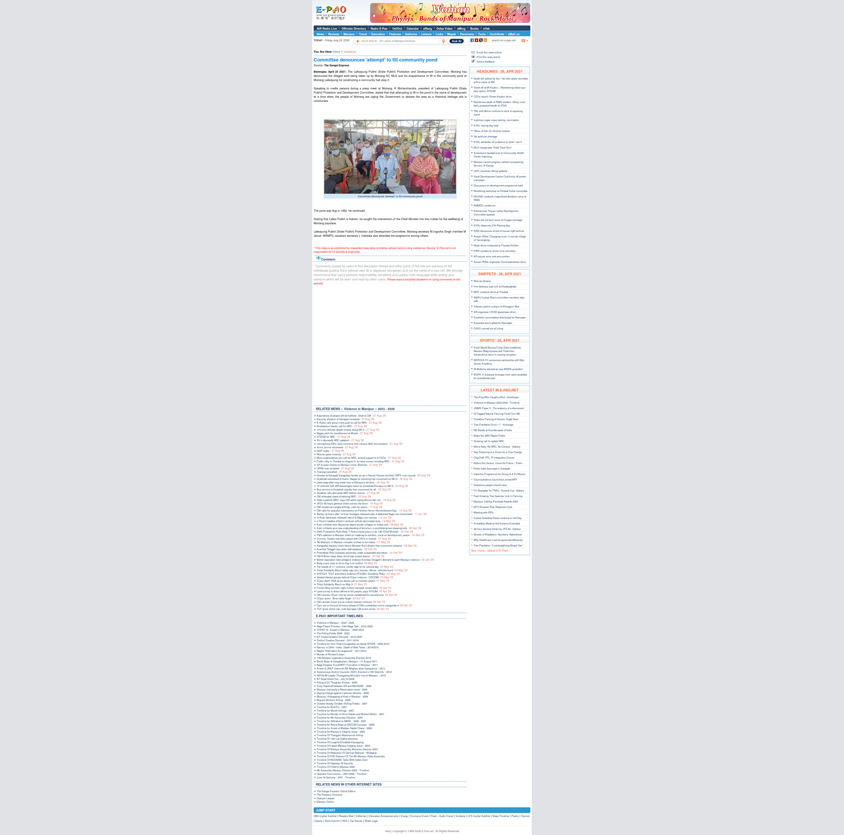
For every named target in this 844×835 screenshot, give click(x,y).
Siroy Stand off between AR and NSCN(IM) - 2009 (344, 686)
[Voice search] (443, 41)
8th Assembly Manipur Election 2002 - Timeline (343, 770)
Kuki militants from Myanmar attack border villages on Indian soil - (360, 524)
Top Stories (356, 820)
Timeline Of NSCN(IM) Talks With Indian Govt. (342, 759)
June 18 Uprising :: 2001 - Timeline (336, 777)
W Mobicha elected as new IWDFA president (498, 369)
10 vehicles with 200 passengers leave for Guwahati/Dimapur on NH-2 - (362, 486)
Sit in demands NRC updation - (340, 440)
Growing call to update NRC (489, 441)
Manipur (349, 34)
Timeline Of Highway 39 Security (335, 763)
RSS (344, 820)
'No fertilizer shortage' (485, 136)
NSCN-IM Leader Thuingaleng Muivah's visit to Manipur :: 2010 (351, 675)
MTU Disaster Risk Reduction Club (493, 507)
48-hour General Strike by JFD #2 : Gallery (497, 529)
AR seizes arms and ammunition (492, 256)
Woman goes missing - (336, 454)
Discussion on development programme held (498, 185)
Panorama (467, 34)
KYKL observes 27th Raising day (492, 225)
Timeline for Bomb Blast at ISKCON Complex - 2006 (345, 724)
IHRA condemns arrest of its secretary (495, 251)
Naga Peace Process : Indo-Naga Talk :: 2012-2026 (345, 626)
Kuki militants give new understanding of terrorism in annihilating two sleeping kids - (369, 528)
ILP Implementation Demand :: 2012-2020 (339, 636)
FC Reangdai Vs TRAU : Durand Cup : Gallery (499, 490)
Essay (404, 816)
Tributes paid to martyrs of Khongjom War (496, 306)
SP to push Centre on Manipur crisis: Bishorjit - (349, 464)
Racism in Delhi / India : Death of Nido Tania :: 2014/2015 (348, 647)
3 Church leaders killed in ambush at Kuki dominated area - (356, 521)
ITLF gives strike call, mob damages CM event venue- (353, 609)
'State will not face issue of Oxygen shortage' (498, 220)
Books (474, 28)
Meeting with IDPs (484, 512)
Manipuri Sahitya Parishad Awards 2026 (496, 501)
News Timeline (501, 816)
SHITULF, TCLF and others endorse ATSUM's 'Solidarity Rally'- (358, 573)
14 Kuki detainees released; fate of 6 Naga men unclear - (354, 517)
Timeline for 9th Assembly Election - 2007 (340, 717)
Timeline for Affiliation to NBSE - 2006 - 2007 (341, 721)
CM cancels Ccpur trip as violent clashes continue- (351, 602)
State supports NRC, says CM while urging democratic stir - (356, 500)
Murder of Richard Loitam (331, 654)
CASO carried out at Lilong (488, 328)
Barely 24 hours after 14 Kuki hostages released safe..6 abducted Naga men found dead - (372, 514)
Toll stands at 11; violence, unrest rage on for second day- (355, 566)
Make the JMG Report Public (490, 435)
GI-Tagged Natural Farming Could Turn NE (497, 413)
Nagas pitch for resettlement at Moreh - (345, 433)
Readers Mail (346, 816)
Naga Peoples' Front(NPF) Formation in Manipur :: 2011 (347, 665)
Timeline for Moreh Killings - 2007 (335, 710)
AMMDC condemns (484, 205)
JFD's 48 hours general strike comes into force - (350, 503)
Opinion (525, 816)
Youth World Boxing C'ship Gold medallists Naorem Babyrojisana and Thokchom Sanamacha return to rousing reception (497, 351)
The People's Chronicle (329, 794)
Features (395, 34)
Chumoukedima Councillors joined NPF (495, 479)
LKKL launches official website (490, 171)
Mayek (451, 34)
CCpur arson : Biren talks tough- (341, 598)
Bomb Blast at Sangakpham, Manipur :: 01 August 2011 (347, 661)
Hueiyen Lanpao (325, 798)
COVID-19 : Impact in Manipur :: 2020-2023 (340, 629)
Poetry (515, 816)
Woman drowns (482, 281)
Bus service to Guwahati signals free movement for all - (354, 489)
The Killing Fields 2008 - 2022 (333, 633)
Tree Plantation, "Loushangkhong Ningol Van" (498, 545)
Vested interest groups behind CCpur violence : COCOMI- (355, 577)
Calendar (413, 28)
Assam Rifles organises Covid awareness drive (500, 262)
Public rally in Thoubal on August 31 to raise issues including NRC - (360, 461)
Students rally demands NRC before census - (348, 493)
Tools (482, 34)
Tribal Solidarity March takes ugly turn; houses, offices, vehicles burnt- (362, 570)
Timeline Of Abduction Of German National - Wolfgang (347, 752)
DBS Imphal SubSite (325, 816)
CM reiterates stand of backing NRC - (344, 496)
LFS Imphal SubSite (479, 816)
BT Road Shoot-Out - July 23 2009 (335, 679)
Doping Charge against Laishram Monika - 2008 (343, 693)
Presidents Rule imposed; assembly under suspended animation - (359, 552)
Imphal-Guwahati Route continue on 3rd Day (498, 518)
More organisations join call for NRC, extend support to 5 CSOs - (359, 457)
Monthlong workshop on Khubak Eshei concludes (501, 191)
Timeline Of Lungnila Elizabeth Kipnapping (340, 742)
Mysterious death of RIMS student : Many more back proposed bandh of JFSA (499, 103)
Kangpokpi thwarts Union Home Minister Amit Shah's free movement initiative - (367, 545)
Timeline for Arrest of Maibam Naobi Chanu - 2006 (344, 728)
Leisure (426, 34)
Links (439, 34)
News (320, 34)
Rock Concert (332, 820)
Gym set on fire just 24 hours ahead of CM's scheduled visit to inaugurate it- (364, 605)
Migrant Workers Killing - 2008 (333, 700)
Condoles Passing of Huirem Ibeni (496, 419)
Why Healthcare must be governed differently (498, 540)
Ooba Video (445, 28)
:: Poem (498, 463)
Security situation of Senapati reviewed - (345, 419)
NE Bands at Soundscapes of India (493, 430)
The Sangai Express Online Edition (336, 791)
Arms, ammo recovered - (337, 447)
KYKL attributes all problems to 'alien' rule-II (498, 142)
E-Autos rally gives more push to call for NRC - (349, 422)
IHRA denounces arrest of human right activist (499, 231)
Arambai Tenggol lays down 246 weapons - (347, 549)
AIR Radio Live (327, 28)
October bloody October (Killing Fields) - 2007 (342, 703)
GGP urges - (330, 450)
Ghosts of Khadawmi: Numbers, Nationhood (498, 534)
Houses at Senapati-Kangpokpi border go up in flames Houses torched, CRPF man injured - (373, 475)
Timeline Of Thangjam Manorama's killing (340, 735)
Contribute (497, 34)
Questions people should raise (490, 485)
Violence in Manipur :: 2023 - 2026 (335, 622)
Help (388, 831)
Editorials (361, 816)
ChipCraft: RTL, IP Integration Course (494, 457)
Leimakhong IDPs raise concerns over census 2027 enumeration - (359, 443)
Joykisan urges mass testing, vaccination (496, 120)
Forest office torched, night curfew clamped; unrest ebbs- (354, 587)
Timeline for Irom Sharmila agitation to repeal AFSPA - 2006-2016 (353, 643)
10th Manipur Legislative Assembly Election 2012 (344, 658)
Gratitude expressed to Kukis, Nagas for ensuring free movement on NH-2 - (364, 479)
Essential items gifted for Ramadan (493, 323)
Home (336, 51)
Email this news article (489, 52)
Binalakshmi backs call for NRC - (342, 426)
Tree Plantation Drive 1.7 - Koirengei (493, 424)
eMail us (514, 34)
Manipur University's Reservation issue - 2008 (342, 689)
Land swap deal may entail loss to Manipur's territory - (353, 482)
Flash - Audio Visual (442, 816)
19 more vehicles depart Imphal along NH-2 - (348, 429)
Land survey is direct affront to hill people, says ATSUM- (354, 591)
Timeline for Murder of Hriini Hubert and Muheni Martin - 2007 (350, 714)
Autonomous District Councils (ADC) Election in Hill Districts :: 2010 (354, 672)
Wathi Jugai (371, 820)
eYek (486, 28)
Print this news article (488, 57)
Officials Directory (354, 28)
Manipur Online (325, 801)
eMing (461, 28)
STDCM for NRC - (333, 436)
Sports (318, 820)
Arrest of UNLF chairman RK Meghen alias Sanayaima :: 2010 (351, 668)
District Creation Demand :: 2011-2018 (337, 640)
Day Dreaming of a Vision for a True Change (498, 452)
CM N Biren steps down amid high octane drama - (350, 556)
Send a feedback (486, 61)
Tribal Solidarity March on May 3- (342, 584)
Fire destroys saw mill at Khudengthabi (495, 286)
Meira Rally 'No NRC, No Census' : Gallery (497, 446)
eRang (427, 28)
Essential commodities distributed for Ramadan (500, 317)
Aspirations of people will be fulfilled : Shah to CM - (351, 415)
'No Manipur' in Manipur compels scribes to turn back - (353, 542)
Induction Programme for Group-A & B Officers (499, 474)
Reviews (333, 34)
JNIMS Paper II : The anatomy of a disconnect (499, 408)
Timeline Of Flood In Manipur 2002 (336, 766)
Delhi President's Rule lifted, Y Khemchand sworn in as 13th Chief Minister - (365, 531)
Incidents (461, 816)
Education (378, 34)
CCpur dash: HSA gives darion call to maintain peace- (353, 580)
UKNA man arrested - (335, 468)
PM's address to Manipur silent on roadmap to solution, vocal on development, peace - (370, 535)
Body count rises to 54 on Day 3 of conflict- (347, 563)
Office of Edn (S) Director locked (491, 131)
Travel (363, 34)
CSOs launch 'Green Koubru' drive (492, 96)
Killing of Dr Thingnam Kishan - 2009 (337, 682)
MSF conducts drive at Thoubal (491, 292)
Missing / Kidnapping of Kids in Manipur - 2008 (342, 696)
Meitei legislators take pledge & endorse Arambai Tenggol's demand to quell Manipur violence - (375, 559)
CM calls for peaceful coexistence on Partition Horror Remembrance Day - (364, 510)
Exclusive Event (419, 816)
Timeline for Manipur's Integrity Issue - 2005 (341, 731)
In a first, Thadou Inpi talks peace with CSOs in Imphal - (354, 538)
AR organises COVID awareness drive (495, 312)
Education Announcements (383, 816)
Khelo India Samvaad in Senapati (492, 468)
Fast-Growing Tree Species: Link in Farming (498, 496)
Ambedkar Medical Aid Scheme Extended (497, 523)
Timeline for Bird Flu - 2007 (332, 707)
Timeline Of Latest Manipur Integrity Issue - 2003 (343, 745)
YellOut (397, 28)
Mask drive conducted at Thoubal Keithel (496, 245)
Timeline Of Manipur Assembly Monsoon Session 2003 (347, 749)
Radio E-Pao (379, 28)
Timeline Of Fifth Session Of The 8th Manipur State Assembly (351, 756)
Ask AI (456, 41)
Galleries (411, 34)
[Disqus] (390, 344)
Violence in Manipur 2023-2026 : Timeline (496, 402)
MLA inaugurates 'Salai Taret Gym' (493, 147)
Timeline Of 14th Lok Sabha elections (337, 738)
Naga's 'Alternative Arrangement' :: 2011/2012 (341, 650)
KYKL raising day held (486, 125)
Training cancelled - (334, 472)
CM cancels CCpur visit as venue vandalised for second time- (357, 594)
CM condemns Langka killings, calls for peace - (349, 507)
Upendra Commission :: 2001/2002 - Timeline (341, 773)
